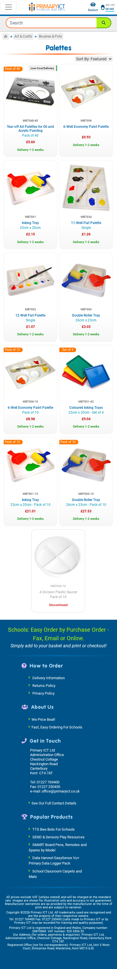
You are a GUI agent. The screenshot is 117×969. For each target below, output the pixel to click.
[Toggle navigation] (8, 7)
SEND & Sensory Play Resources (58, 837)
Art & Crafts (23, 36)
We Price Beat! (43, 719)
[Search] (104, 22)
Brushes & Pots (50, 36)
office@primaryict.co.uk (61, 791)
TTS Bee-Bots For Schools (53, 829)
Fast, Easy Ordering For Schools (57, 727)
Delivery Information (48, 678)
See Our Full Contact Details (54, 803)
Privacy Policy (43, 693)
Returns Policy (43, 685)
